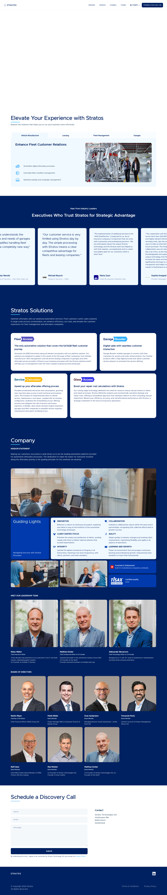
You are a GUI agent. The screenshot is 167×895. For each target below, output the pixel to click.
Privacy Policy (150, 886)
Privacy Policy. (81, 856)
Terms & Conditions (130, 886)
